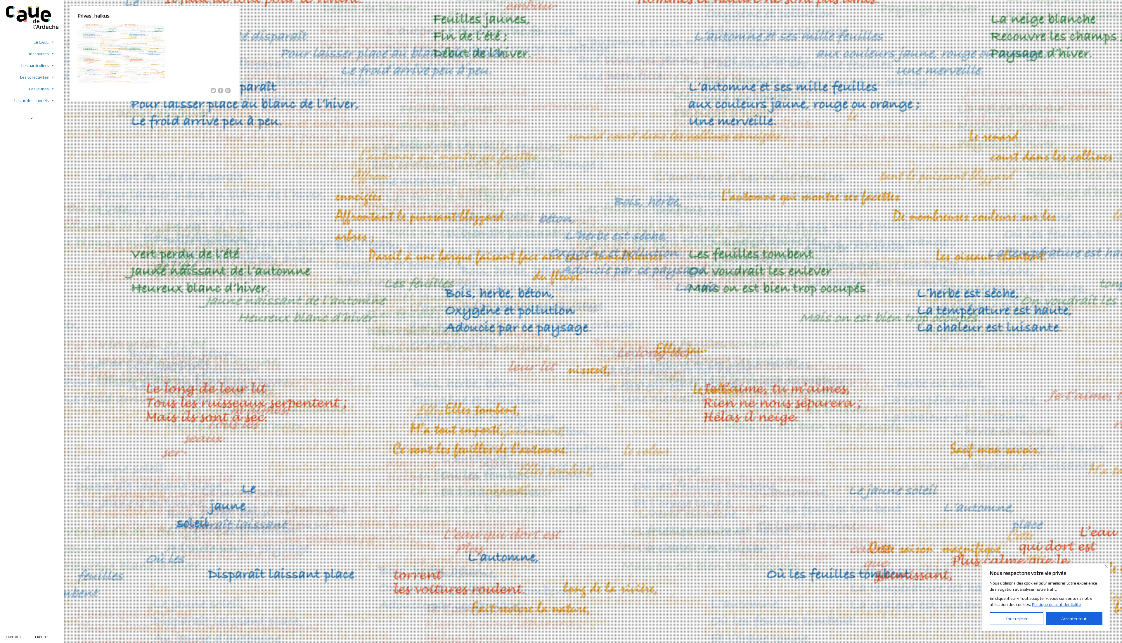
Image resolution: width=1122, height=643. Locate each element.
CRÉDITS (42, 637)
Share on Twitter (213, 91)
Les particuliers (35, 65)
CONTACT (13, 637)
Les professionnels (31, 100)
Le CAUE (41, 42)
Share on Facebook (221, 91)
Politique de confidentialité (1056, 604)
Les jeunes (39, 89)
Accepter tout (1074, 618)
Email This (228, 91)
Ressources (38, 53)
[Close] (1106, 566)
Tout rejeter (1016, 618)
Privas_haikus (93, 16)
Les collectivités (34, 77)
